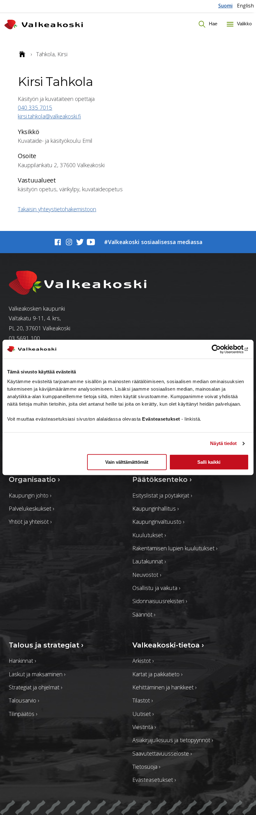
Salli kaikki (208, 462)
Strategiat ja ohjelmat (35, 687)
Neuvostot (146, 574)
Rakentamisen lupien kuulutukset (174, 548)
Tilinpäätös (23, 714)
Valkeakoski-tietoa (168, 645)
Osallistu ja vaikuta (156, 588)
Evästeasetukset (154, 779)
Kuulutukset (149, 535)
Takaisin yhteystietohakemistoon (57, 209)
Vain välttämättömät (126, 462)
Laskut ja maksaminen (37, 674)
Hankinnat (22, 660)
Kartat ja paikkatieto (157, 674)
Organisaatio (34, 479)
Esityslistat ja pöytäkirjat (162, 495)
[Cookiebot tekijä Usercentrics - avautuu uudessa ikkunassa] (221, 349)
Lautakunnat (149, 561)
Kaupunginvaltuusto (158, 521)
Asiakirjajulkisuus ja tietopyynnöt (172, 740)
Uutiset (143, 714)
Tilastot (142, 700)
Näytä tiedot (223, 443)
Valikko (244, 24)
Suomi (225, 5)
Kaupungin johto (30, 495)
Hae (212, 24)
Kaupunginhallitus (155, 508)
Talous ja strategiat (46, 645)
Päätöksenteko (162, 479)
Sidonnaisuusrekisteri (159, 601)
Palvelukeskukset (31, 508)
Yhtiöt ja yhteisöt (30, 521)
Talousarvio (24, 700)
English (245, 5)
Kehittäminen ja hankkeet (164, 687)
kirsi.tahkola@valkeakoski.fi (49, 116)
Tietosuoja (146, 766)
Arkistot (143, 660)
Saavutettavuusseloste (162, 753)
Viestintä (144, 727)
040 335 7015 (35, 107)
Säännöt (143, 614)
